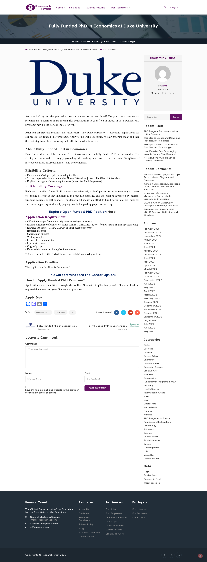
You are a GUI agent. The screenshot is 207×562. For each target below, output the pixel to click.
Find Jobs (74, 7)
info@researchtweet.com (43, 519)
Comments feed (152, 479)
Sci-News (149, 429)
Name (28, 373)
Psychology (150, 425)
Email (87, 373)
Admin (164, 85)
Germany (148, 385)
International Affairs (154, 392)
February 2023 (152, 272)
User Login (111, 521)
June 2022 (149, 283)
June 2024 (149, 247)
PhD (72, 312)
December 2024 (152, 232)
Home (59, 7)
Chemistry (149, 359)
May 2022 (149, 287)
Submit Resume (95, 7)
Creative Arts (151, 370)
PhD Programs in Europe (157, 418)
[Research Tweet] (38, 7)
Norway (148, 411)
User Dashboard (114, 525)
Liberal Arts (68, 49)
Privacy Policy (86, 524)
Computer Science (153, 367)
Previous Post (44, 329)
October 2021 (151, 313)
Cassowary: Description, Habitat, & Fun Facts (161, 204)
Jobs (146, 396)
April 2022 (149, 291)
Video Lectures (151, 458)
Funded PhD (60, 312)
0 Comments (110, 49)
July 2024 (149, 243)
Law (146, 400)
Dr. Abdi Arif (150, 202)
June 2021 (149, 327)
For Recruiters (119, 7)
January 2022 (151, 302)
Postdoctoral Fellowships (157, 422)
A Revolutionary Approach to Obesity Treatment (159, 159)
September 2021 (153, 316)
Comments (31, 344)
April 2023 (149, 265)
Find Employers (114, 513)
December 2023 (152, 254)
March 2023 (150, 269)
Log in (147, 471)
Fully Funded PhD (43, 312)
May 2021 (149, 331)
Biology (148, 345)
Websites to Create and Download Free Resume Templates (162, 139)
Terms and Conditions (84, 519)
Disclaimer (84, 513)
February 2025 (152, 228)
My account (138, 517)
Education (149, 374)
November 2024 (152, 236)
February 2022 (152, 298)
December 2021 (152, 305)
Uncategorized (151, 447)
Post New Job (139, 509)
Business (148, 348)
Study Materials (152, 440)
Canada (148, 352)
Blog (81, 528)
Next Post (122, 329)
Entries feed (150, 475)
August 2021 (150, 320)
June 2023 (149, 258)
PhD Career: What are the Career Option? (82, 275)
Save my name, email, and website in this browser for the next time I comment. (52, 391)
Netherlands (150, 407)
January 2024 (151, 250)
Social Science (83, 49)
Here (112, 211)
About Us (84, 509)
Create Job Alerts (115, 533)
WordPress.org (152, 483)
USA (94, 49)
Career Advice (151, 356)
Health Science (151, 389)
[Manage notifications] (200, 556)
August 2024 (150, 239)
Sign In (174, 7)
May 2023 (149, 261)
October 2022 (151, 276)
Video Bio (149, 455)
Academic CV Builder (90, 532)
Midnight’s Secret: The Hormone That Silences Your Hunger (161, 146)
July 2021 (149, 324)
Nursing (148, 414)
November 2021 (152, 309)
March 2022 (150, 294)
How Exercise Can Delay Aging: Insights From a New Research (160, 152)
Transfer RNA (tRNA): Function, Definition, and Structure (161, 212)
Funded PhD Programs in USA (99, 41)
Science (148, 433)
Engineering (150, 378)
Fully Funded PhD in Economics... (57, 326)
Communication (152, 363)
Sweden (148, 444)
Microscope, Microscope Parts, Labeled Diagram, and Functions (162, 177)
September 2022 (153, 280)
